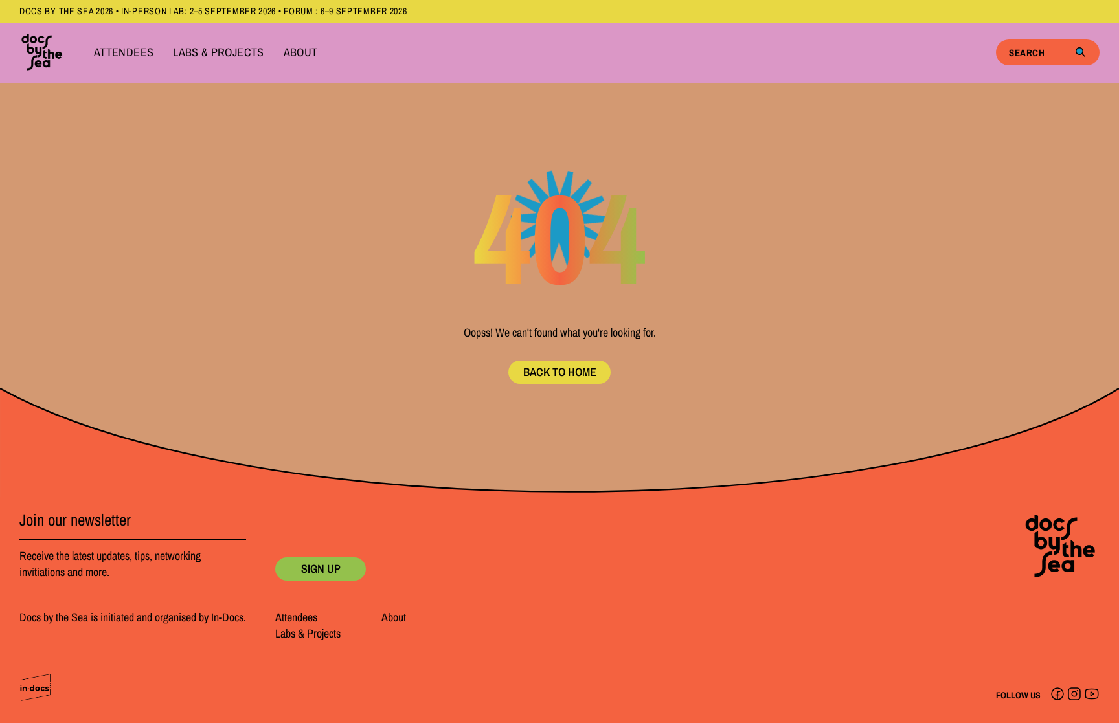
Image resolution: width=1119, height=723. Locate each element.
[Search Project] (1080, 52)
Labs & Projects (218, 52)
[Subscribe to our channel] (1092, 695)
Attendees (123, 52)
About (301, 52)
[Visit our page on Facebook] (1057, 695)
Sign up (321, 569)
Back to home (559, 372)
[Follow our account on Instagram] (1074, 695)
